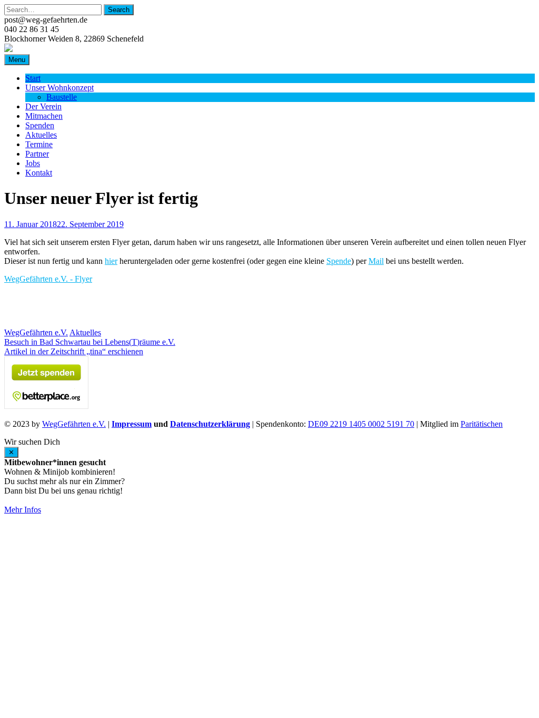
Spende (338, 261)
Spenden (39, 125)
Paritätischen (482, 423)
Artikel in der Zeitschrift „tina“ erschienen (73, 351)
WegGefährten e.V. (36, 332)
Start (33, 78)
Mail (376, 261)
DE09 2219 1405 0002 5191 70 (361, 423)
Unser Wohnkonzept (59, 87)
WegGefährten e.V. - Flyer (48, 278)
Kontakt (38, 172)
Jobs (32, 163)
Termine (39, 144)
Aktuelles (41, 134)
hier (111, 261)
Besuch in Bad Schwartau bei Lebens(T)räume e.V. (89, 341)
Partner (37, 153)
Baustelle (61, 97)
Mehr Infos (22, 509)
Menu (16, 60)
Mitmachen (44, 115)
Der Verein (43, 106)
